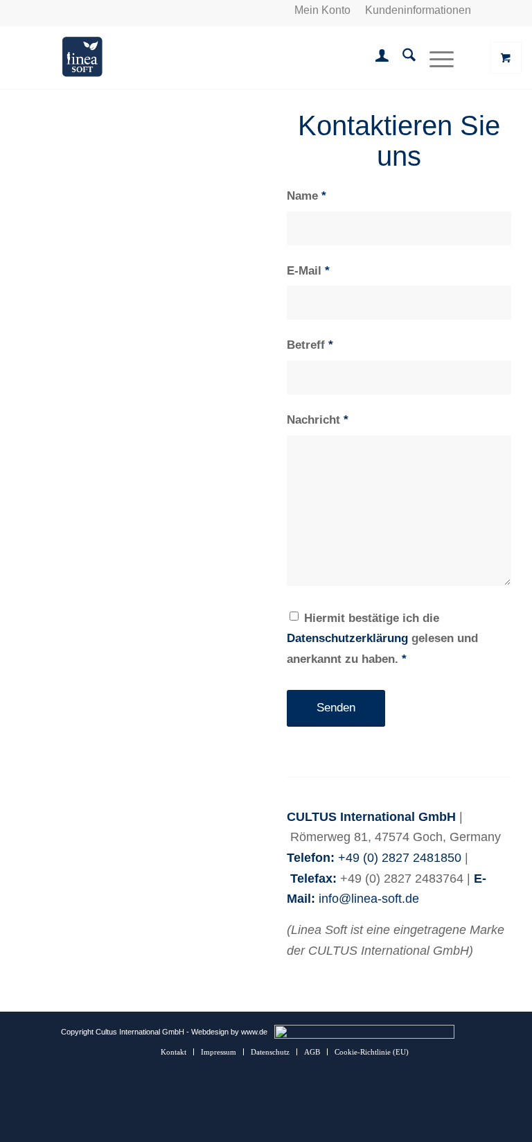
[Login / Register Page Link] (375, 57)
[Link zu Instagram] (439, 1051)
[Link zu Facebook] (460, 1051)
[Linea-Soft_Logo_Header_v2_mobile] (82, 57)
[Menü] (435, 57)
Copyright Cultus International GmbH (122, 1032)
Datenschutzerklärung (347, 638)
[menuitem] (322, 10)
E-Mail (308, 270)
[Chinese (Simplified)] (118, 10)
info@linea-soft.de (369, 899)
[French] (101, 10)
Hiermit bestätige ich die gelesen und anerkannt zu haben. (382, 639)
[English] (85, 10)
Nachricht (317, 419)
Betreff (310, 345)
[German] (68, 10)
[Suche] (402, 57)
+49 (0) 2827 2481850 (399, 858)
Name (306, 195)
